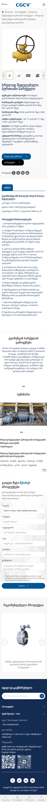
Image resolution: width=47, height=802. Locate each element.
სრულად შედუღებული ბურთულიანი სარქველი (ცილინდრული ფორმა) (23, 19)
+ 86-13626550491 (10, 724)
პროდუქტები (20, 12)
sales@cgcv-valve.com (13, 734)
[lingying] (23, 173)
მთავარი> (9, 12)
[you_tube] (27, 173)
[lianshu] (14, 173)
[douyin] (18, 173)
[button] (3, 75)
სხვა (44, 469)
